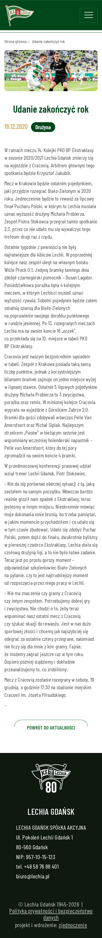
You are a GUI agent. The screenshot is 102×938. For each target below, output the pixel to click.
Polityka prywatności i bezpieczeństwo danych (50, 913)
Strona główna (15, 41)
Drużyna (43, 127)
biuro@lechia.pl (33, 875)
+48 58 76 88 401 (41, 866)
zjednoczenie (73, 924)
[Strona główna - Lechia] (19, 17)
